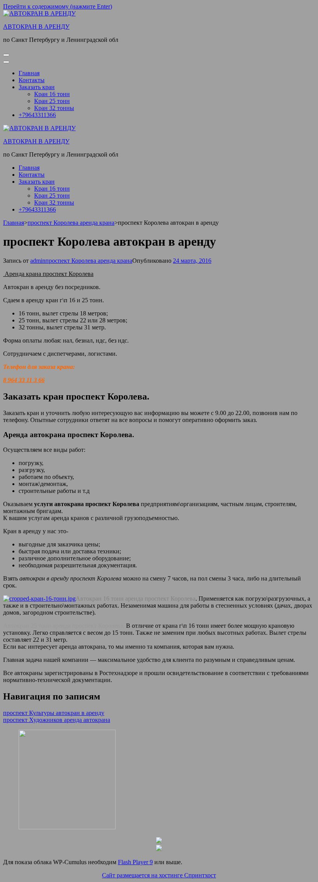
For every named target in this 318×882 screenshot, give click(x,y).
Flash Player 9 (135, 862)
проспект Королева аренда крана (88, 260)
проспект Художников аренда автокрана (56, 720)
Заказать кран (37, 87)
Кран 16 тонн (52, 94)
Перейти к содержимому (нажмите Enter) (57, 6)
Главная (29, 73)
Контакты (32, 80)
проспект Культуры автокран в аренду (53, 713)
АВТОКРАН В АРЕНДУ (36, 26)
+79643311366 (37, 115)
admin (37, 260)
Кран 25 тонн (52, 101)
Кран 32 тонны (54, 108)
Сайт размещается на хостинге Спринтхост (159, 875)
